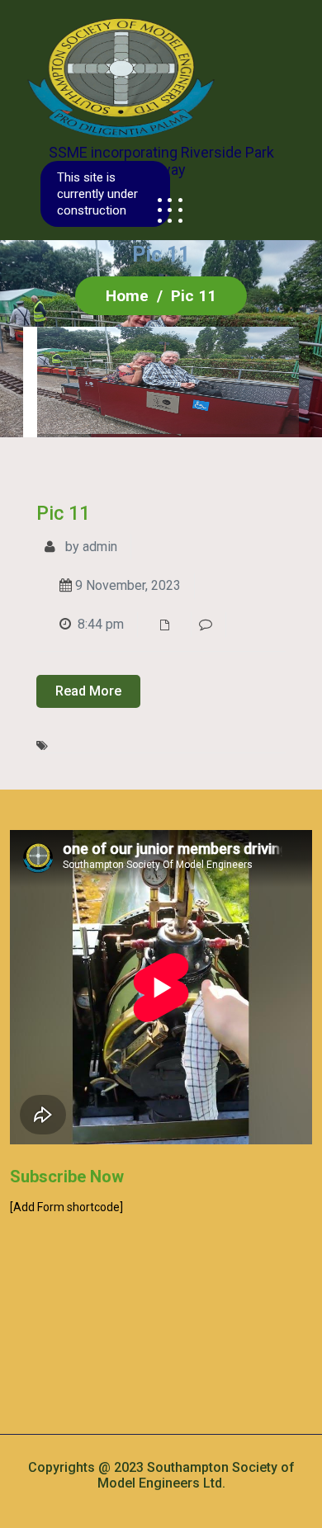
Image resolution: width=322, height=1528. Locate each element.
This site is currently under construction (97, 194)
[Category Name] (169, 624)
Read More (88, 691)
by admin (89, 546)
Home (127, 295)
